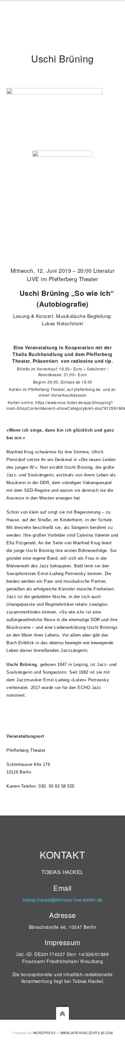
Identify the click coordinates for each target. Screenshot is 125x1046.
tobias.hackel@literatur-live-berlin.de (63, 899)
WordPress (44, 1033)
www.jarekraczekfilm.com (86, 1033)
